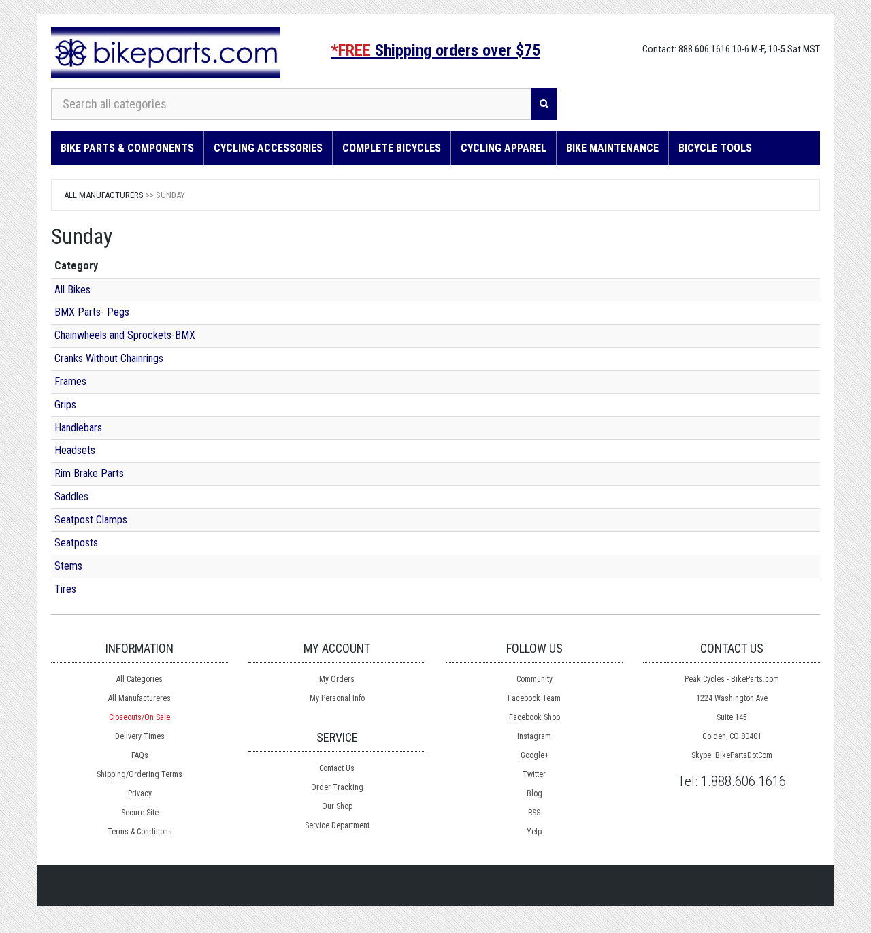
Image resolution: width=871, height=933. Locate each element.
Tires (65, 589)
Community (534, 679)
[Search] (544, 104)
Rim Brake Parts (89, 473)
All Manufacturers (104, 195)
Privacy (140, 793)
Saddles (71, 496)
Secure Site (140, 812)
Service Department (337, 825)
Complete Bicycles (391, 148)
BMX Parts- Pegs (91, 312)
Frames (70, 381)
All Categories (139, 679)
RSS (534, 812)
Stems (68, 565)
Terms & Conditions (140, 831)
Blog (534, 793)
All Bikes (72, 289)
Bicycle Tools (715, 148)
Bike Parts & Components (127, 148)
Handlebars (78, 427)
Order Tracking (337, 787)
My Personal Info (337, 698)
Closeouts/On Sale (139, 717)
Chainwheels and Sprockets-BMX (124, 335)
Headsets (74, 450)
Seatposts (76, 542)
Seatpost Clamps (90, 519)
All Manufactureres (139, 698)
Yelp (534, 831)
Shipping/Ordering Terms (139, 774)
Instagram (534, 736)
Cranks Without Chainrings (108, 358)
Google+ (534, 755)
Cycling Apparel (503, 148)
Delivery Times (140, 736)
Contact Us (337, 768)
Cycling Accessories (268, 148)
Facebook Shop (534, 717)
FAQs (139, 755)
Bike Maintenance (612, 148)
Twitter (534, 774)
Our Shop (337, 806)
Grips (65, 404)
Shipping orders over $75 (435, 50)
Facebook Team (534, 698)
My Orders (337, 679)
